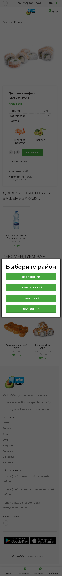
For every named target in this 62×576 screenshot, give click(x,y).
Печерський (31, 298)
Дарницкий (31, 309)
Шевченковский (31, 287)
